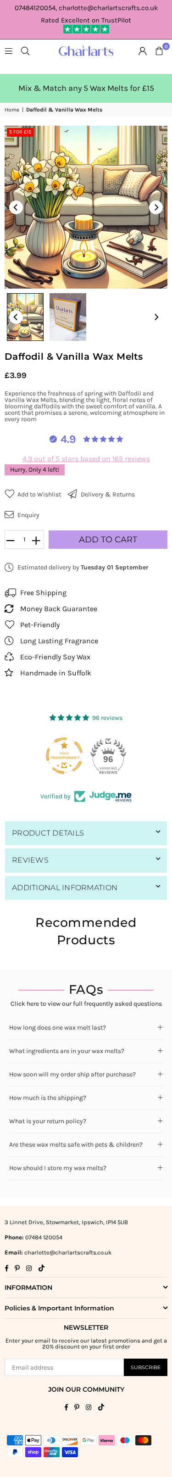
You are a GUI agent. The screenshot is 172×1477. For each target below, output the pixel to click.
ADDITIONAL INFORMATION (64, 887)
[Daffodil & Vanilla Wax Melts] (25, 317)
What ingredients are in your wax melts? (66, 1051)
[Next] (156, 207)
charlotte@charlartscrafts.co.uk (67, 1252)
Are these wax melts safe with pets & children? (76, 1144)
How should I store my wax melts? (57, 1168)
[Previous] (16, 207)
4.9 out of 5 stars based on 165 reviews (86, 458)
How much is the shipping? (47, 1098)
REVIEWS (30, 860)
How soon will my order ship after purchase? (72, 1074)
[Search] (25, 51)
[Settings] (142, 51)
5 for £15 (20, 132)
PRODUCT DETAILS (48, 833)
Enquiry (27, 515)
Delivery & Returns (107, 494)
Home (12, 109)
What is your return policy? (47, 1121)
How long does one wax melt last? (57, 1027)
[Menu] (8, 51)
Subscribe (146, 1367)
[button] (159, 51)
